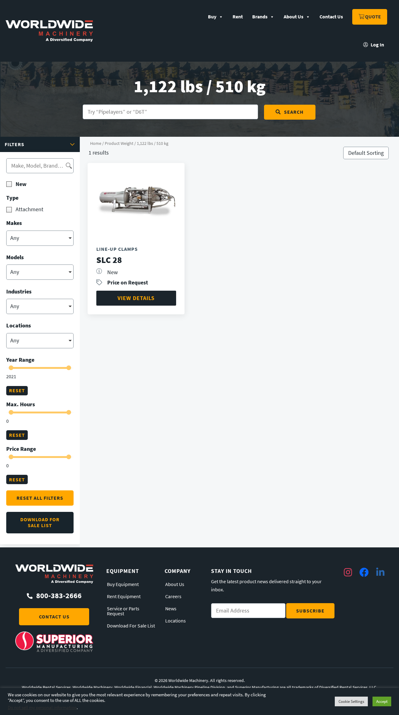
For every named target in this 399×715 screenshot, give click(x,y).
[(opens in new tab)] (54, 650)
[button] (40, 144)
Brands (259, 16)
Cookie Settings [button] (351, 701)
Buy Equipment (123, 584)
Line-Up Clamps (117, 249)
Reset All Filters (40, 498)
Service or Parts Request (123, 611)
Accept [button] (381, 701)
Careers (173, 596)
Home (95, 143)
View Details (136, 298)
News (170, 609)
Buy (212, 16)
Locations (175, 621)
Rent (238, 16)
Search (294, 112)
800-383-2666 (59, 596)
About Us (293, 16)
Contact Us (331, 16)
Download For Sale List (131, 626)
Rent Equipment (124, 596)
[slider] (11, 367)
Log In (377, 44)
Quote (372, 16)
